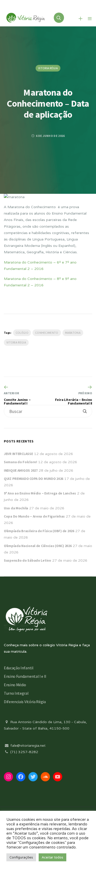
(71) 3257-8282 (23, 752)
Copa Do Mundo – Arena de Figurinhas (34, 516)
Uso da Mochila (16, 508)
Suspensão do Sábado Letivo (27, 560)
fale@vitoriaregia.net (27, 745)
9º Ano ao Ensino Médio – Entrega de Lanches (40, 493)
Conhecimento (46, 333)
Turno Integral (16, 693)
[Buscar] (85, 411)
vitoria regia (16, 342)
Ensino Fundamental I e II (25, 676)
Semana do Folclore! (20, 462)
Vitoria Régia (48, 68)
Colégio (22, 333)
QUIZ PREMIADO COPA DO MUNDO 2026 (33, 478)
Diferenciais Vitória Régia (25, 701)
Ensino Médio (15, 684)
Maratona (73, 333)
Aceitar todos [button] (52, 857)
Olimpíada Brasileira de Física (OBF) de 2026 (39, 531)
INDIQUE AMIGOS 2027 (21, 470)
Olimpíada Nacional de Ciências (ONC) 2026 (38, 545)
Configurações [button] (21, 857)
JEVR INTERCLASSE (18, 453)
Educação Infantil (19, 667)
